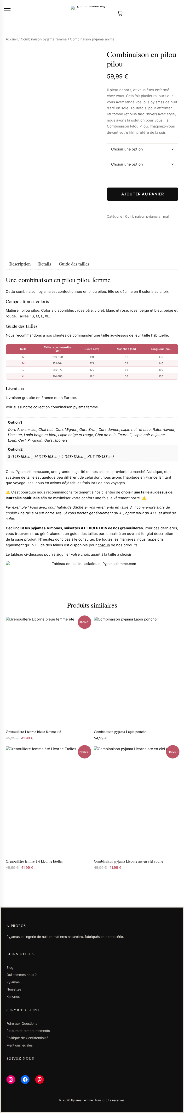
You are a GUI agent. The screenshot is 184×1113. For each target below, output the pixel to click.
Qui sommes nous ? (21, 975)
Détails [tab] (44, 264)
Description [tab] (20, 264)
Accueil (11, 39)
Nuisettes (13, 989)
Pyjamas (13, 982)
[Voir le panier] (120, 13)
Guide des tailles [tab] (74, 264)
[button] (7, 8)
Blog (9, 967)
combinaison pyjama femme (74, 407)
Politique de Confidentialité (27, 1038)
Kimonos (13, 996)
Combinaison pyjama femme (44, 39)
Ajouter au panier (142, 194)
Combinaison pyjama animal (147, 216)
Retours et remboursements (28, 1031)
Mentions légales (19, 1045)
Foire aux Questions (21, 1023)
